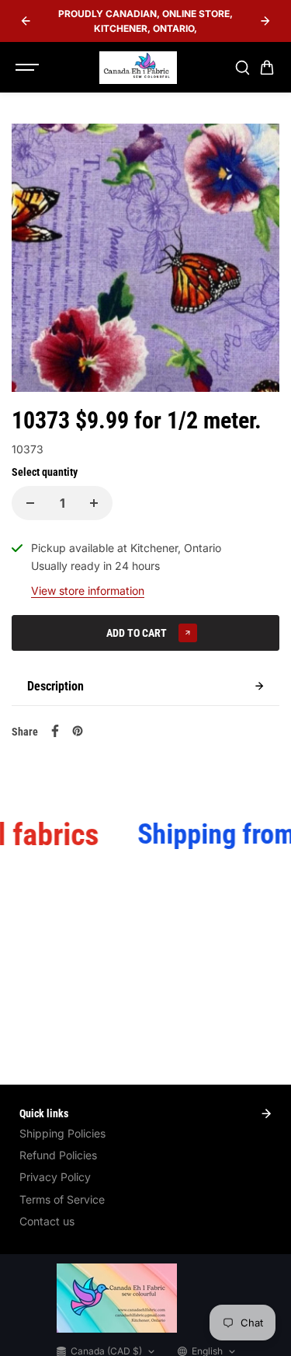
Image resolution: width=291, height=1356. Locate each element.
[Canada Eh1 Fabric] (138, 67)
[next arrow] (265, 21)
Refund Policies (58, 1155)
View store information (87, 590)
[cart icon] (267, 67)
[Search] (242, 67)
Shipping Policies (62, 1133)
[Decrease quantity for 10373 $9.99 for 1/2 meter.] (30, 503)
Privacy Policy (55, 1176)
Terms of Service (62, 1199)
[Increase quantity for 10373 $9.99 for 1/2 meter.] (94, 503)
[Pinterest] (77, 731)
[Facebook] (55, 731)
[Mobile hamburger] (29, 68)
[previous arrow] (26, 21)
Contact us (46, 1221)
